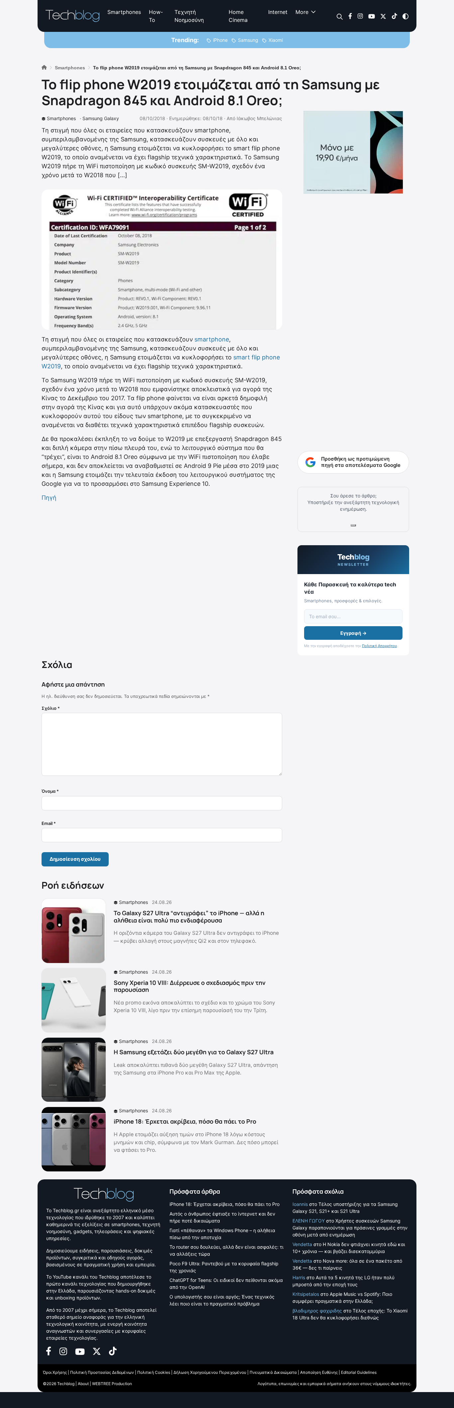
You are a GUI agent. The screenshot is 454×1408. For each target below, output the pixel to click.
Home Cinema (238, 16)
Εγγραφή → (353, 633)
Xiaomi (276, 40)
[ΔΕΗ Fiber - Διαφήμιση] (353, 152)
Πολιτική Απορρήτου (379, 645)
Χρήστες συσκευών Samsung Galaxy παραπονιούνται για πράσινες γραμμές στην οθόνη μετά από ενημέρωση (349, 1227)
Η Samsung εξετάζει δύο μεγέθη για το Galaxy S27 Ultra (194, 1052)
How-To (156, 16)
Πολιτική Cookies (153, 1372)
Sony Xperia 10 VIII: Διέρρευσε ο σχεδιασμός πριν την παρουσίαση (190, 986)
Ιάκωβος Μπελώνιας (259, 118)
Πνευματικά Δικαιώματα (273, 1372)
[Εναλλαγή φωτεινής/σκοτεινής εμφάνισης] (405, 15)
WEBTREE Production (112, 1383)
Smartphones (124, 12)
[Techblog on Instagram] (360, 15)
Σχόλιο (51, 708)
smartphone (211, 339)
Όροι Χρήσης (55, 1372)
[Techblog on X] (383, 15)
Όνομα (50, 791)
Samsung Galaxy (100, 118)
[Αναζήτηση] (340, 16)
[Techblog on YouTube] (371, 15)
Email (49, 823)
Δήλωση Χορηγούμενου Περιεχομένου (209, 1372)
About (83, 1383)
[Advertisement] (162, 579)
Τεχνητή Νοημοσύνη (189, 16)
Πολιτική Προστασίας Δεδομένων (102, 1372)
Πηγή (49, 497)
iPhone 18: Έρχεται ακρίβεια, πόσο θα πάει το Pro (185, 1121)
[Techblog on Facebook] (350, 15)
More (301, 12)
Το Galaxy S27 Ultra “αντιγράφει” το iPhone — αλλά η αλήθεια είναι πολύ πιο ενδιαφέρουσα (189, 916)
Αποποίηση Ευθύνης (319, 1372)
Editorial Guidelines (359, 1372)
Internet (277, 12)
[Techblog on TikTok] (394, 15)
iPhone (220, 40)
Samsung (248, 40)
